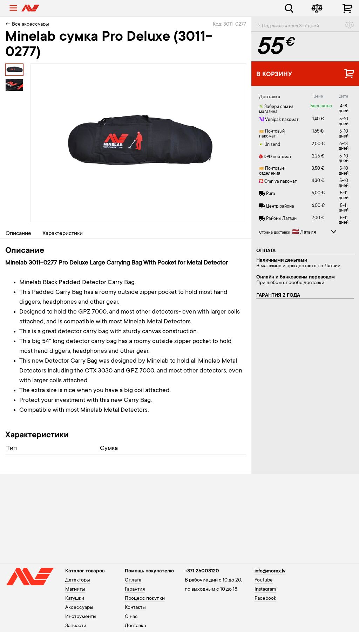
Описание (18, 233)
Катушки (74, 598)
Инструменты (80, 617)
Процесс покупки (145, 598)
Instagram (265, 589)
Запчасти (75, 626)
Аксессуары (79, 608)
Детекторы (77, 580)
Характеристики (62, 233)
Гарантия (135, 589)
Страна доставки (274, 232)
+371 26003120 (202, 571)
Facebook (265, 598)
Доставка (135, 626)
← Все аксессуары (27, 24)
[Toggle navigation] (13, 8)
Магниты (75, 589)
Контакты (135, 608)
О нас (131, 617)
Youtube (264, 580)
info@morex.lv (270, 571)
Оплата (133, 580)
